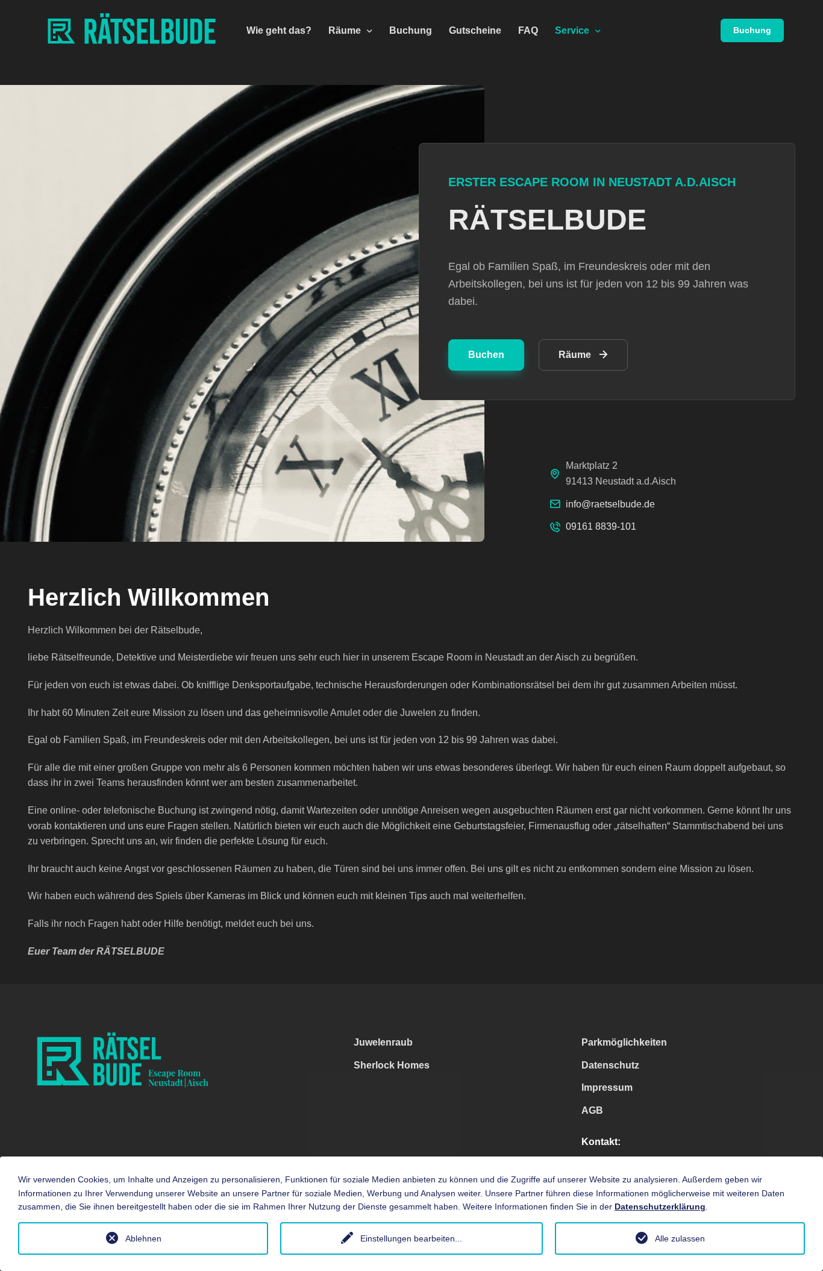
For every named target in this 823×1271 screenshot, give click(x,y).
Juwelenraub (383, 1042)
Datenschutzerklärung (660, 1206)
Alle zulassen (680, 1238)
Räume (575, 355)
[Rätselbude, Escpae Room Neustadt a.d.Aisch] (138, 30)
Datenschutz (610, 1065)
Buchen (486, 355)
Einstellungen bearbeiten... (411, 1238)
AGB (592, 1110)
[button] (350, 30)
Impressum (607, 1087)
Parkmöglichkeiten (624, 1042)
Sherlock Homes (392, 1065)
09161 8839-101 (601, 526)
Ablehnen (143, 1238)
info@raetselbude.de (610, 504)
